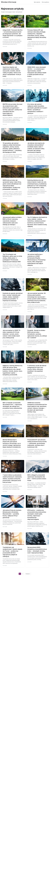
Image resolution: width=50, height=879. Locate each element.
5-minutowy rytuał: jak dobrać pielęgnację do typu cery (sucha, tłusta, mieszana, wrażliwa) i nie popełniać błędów (36, 369)
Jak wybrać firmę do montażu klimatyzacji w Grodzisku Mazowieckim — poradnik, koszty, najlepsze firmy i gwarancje (12, 513)
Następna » (28, 573)
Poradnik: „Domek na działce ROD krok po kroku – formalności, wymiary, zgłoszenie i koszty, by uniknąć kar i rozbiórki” (37, 334)
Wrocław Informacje (8, 2)
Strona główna (45, 2)
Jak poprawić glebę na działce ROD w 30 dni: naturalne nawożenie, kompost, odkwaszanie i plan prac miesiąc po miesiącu (12, 220)
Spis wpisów (37, 2)
